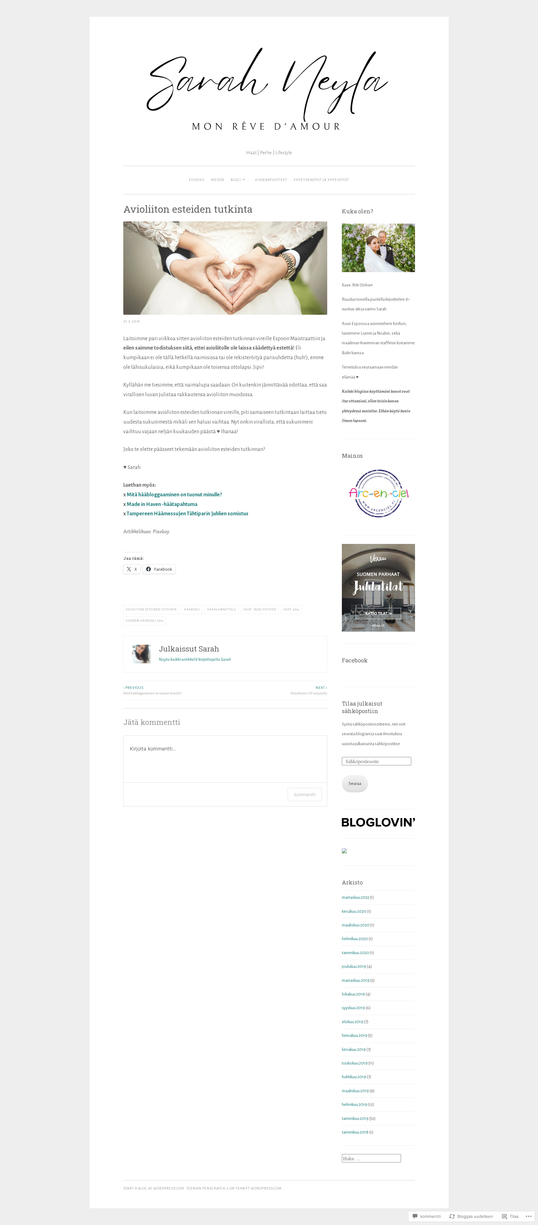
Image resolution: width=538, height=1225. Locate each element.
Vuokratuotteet (271, 180)
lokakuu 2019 (353, 994)
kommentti (304, 794)
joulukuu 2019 (354, 966)
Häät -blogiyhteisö (259, 609)
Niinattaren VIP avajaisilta (308, 690)
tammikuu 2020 (355, 952)
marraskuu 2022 (355, 897)
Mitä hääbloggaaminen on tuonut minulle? (174, 495)
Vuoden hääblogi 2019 (144, 620)
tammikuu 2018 (355, 1132)
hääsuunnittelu (221, 609)
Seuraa (355, 783)
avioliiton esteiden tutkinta (151, 609)
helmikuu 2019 (354, 1104)
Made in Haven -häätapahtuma (162, 504)
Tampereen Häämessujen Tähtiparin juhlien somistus (187, 514)
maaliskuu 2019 (355, 1090)
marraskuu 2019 (356, 980)
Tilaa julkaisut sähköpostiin (362, 707)
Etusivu (197, 180)
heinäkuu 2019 (354, 1035)
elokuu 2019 (352, 1021)
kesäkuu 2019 (354, 1049)
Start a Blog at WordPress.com (153, 1188)
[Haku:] (371, 1159)
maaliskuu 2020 (356, 925)
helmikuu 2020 (355, 938)
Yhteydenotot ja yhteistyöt (321, 180)
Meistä (217, 180)
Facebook (355, 660)
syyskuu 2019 (353, 1007)
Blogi (236, 180)
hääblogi (192, 609)
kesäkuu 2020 (354, 911)
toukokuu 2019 (355, 1063)
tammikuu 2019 (355, 1118)
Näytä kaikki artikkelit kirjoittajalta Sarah (195, 659)
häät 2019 (291, 609)
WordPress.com (266, 1188)
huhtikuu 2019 (354, 1076)
